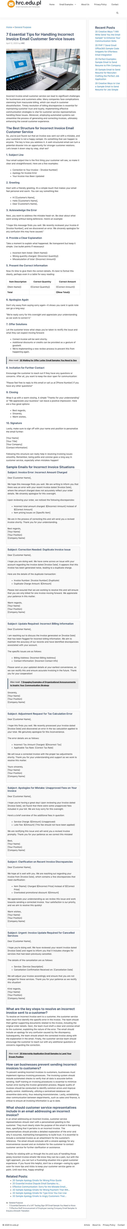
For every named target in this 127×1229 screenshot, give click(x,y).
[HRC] (26, 4)
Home (52, 4)
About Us (85, 4)
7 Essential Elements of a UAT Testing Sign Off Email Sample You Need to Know (42, 1205)
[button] (117, 13)
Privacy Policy (100, 4)
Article (87, 1225)
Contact (114, 4)
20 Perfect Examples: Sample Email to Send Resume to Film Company (108, 62)
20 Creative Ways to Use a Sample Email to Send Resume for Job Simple (107, 86)
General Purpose (23, 27)
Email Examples (66, 4)
